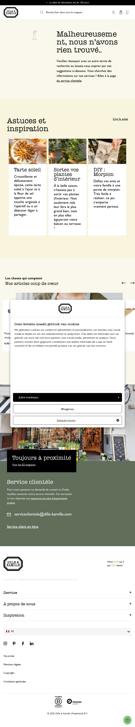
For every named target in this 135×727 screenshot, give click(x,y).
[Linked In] (31, 643)
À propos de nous (19, 604)
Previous (123, 283)
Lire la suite (120, 119)
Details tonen (66, 420)
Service (10, 592)
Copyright (9, 673)
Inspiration (14, 615)
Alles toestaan (28, 397)
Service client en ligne (22, 526)
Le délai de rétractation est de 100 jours (69, 2)
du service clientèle (69, 80)
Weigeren (67, 409)
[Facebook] (23, 643)
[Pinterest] (14, 643)
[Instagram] (5, 643)
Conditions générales (15, 681)
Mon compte (113, 12)
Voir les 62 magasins (24, 464)
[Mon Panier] (121, 12)
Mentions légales (12, 664)
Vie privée (9, 656)
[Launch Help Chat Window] (127, 720)
